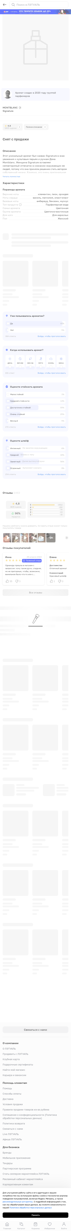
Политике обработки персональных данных (30, 1207)
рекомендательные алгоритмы (18, 1201)
